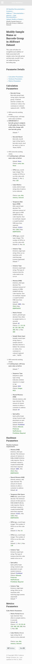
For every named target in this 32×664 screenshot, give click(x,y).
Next (21, 648)
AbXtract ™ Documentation (14, 13)
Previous (11, 648)
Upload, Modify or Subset (14, 19)
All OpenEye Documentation (15, 9)
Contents (9, 11)
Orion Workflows (17, 2)
